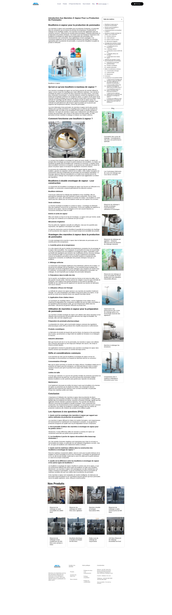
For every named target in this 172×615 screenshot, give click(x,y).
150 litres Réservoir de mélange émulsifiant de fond (115, 539)
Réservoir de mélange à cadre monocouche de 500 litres (115, 510)
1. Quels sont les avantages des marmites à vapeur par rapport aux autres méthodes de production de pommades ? (114, 81)
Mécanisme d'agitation (112, 41)
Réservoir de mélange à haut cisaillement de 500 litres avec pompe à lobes (56, 541)
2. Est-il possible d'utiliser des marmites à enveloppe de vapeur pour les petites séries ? (114, 86)
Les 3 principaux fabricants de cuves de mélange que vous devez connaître (112, 173)
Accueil (59, 3)
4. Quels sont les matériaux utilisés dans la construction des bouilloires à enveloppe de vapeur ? (114, 95)
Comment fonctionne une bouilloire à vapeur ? (113, 31)
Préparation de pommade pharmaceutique (113, 63)
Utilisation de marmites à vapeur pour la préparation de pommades (113, 60)
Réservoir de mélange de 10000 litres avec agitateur (75, 509)
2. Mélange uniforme (112, 49)
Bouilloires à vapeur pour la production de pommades (111, 25)
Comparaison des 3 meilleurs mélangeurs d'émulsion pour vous (111, 378)
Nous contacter (86, 3)
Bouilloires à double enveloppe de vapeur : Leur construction (113, 34)
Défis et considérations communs (113, 69)
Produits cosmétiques (112, 65)
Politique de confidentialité (87, 575)
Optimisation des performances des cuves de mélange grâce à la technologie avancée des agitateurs (112, 312)
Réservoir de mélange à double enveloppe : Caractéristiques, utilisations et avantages (112, 207)
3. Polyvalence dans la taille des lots (114, 51)
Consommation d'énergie (113, 70)
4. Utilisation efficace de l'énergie (112, 54)
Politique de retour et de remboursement (88, 565)
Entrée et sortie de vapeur (113, 39)
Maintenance (110, 74)
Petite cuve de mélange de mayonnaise (93, 539)
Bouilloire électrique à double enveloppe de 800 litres (75, 539)
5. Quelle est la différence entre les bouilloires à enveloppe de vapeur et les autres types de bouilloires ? (114, 100)
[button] (121, 19)
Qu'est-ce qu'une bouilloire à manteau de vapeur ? (111, 28)
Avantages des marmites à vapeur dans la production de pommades (113, 44)
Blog (93, 3)
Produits (65, 3)
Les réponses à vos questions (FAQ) (113, 77)
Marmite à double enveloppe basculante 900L (94, 509)
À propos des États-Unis (75, 3)
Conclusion (107, 76)
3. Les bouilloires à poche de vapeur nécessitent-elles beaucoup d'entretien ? (113, 90)
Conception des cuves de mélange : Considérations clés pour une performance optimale (112, 139)
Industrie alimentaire (111, 67)
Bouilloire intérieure (111, 36)
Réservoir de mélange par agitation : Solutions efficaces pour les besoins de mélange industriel (112, 241)
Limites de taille (110, 72)
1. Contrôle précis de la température (112, 47)
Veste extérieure (110, 37)
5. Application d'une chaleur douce (113, 57)
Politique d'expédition (86, 570)
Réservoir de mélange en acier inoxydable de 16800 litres (56, 510)
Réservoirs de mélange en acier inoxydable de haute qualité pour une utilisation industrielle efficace (112, 276)
